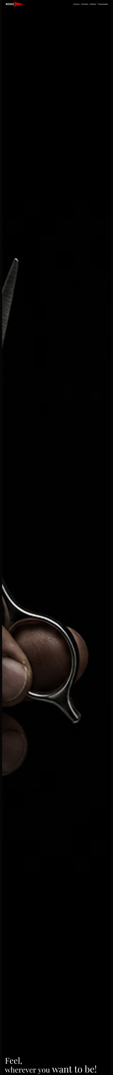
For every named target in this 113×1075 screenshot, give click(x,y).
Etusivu (76, 4)
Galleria (93, 4)
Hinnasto (84, 4)
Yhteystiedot (102, 4)
